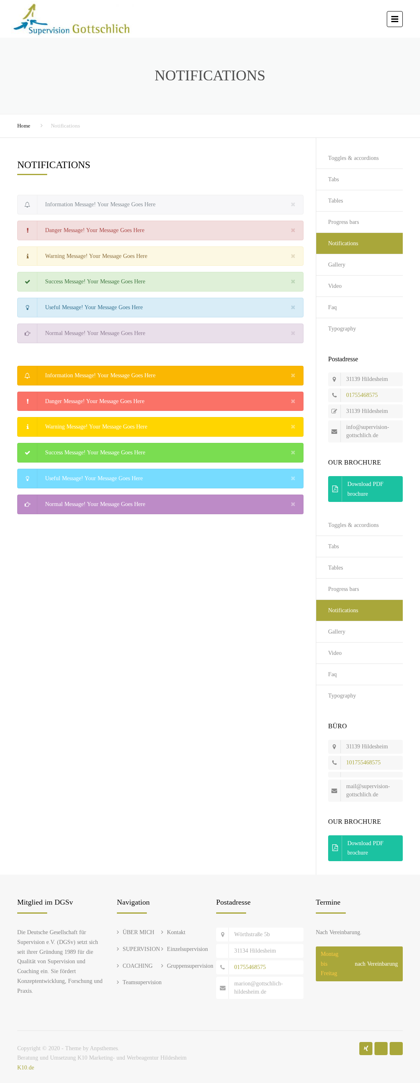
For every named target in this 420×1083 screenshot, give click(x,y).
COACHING (138, 966)
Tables (335, 201)
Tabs (333, 179)
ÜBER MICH (138, 932)
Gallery (336, 265)
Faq (332, 307)
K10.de (25, 1068)
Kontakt (176, 932)
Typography (342, 329)
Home (23, 126)
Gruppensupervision (190, 966)
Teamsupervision (142, 982)
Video (335, 286)
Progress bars (343, 222)
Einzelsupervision (187, 949)
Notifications (343, 243)
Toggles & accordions (353, 158)
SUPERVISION (141, 949)
